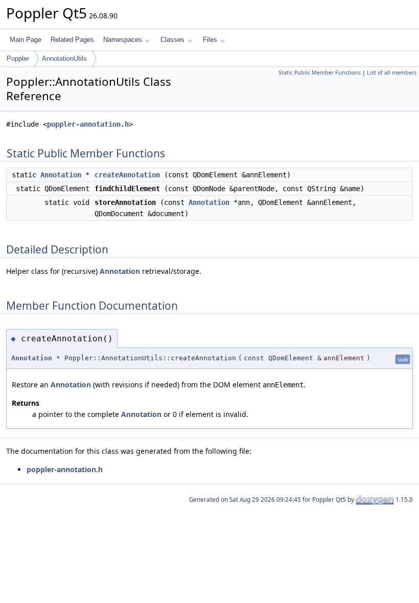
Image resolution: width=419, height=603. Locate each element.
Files (210, 39)
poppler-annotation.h (88, 124)
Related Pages (72, 39)
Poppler (18, 58)
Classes (172, 39)
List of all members (391, 72)
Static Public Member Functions (319, 72)
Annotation (60, 175)
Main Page (25, 39)
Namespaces (122, 39)
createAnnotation (127, 175)
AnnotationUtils (64, 58)
